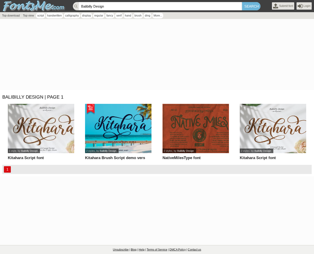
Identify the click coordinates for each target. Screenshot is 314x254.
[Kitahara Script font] (41, 128)
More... (158, 15)
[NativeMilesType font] (196, 128)
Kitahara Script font (26, 158)
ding (147, 15)
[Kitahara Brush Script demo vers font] (118, 128)
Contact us (194, 249)
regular (98, 15)
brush (138, 15)
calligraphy (72, 15)
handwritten (54, 15)
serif (119, 15)
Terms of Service (157, 249)
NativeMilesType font (182, 158)
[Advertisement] (138, 56)
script (40, 15)
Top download (11, 15)
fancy (109, 15)
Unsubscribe (121, 249)
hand (128, 15)
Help (142, 249)
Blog (134, 249)
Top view (28, 15)
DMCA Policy (177, 249)
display (86, 15)
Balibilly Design (29, 150)
